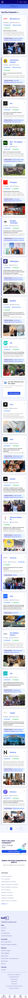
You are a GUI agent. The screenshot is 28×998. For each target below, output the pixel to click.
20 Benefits (7, 445)
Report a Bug (4, 955)
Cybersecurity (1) (14, 691)
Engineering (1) (16, 808)
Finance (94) (19, 82)
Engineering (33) (8, 200)
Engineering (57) (8, 322)
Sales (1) (22, 808)
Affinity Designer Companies (9, 887)
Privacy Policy (14, 981)
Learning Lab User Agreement (14, 974)
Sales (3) (15, 575)
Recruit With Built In (6, 941)
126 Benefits (8, 25)
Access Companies (6, 876)
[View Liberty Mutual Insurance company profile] (14, 77)
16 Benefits (7, 410)
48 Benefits (7, 485)
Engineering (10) (17, 535)
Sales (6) (13, 536)
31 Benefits (7, 719)
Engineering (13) (17, 769)
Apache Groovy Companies (9, 900)
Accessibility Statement (14, 976)
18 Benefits (7, 149)
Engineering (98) (18, 359)
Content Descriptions (6, 935)
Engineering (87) (17, 495)
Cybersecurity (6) (18, 770)
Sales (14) (15, 238)
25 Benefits (7, 679)
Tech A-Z (3, 963)
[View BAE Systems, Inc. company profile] (14, 35)
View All (4, 903)
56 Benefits (7, 67)
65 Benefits (7, 267)
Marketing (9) (7, 536)
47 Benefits (7, 602)
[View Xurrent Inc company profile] (14, 572)
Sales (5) (15, 120)
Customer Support (6, 950)
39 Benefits (7, 640)
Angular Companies (7, 895)
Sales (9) (16, 278)
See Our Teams (18, 25)
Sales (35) (6, 497)
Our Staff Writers (5, 933)
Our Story (3, 928)
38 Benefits (7, 758)
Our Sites (3, 969)
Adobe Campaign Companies (9, 884)
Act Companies (5, 879)
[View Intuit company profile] (14, 610)
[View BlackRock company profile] (14, 317)
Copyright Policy (14, 979)
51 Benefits (7, 307)
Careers (3, 930)
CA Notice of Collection (14, 988)
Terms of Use (14, 983)
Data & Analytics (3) (17, 650)
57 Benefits (7, 188)
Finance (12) (9, 240)
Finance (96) (17, 320)
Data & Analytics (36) (17, 322)
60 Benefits (7, 228)
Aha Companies (5, 889)
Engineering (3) (16, 690)
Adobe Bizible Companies (8, 881)
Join (21, 2)
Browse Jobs (4, 961)
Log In (25, 2)
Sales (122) (16, 80)
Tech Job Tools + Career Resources (9, 958)
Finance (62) (17, 199)
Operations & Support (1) (11, 161)
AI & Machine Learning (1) (16, 457)
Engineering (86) (18, 729)
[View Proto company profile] (14, 417)
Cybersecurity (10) (19, 361)
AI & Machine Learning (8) (18, 240)
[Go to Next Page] (20, 828)
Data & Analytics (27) (17, 200)
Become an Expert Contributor (9, 944)
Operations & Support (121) (10, 82)
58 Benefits (7, 109)
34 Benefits (21, 561)
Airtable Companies (6, 892)
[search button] (17, 2)
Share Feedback (5, 953)
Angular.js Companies (7, 898)
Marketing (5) (16, 456)
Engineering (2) (16, 159)
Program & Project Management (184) (12, 40)
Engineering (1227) (18, 38)
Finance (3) (8, 121)
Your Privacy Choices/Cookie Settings (14, 986)
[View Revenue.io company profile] (14, 806)
